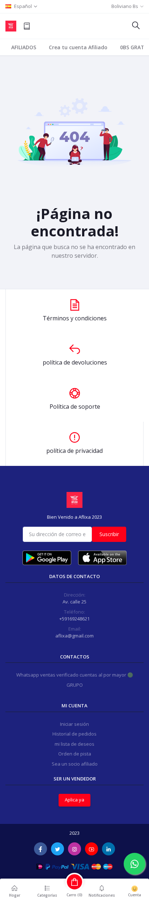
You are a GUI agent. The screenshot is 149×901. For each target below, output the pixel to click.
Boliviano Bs (124, 6)
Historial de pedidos (74, 734)
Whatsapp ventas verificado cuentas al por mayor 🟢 (74, 674)
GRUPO (75, 685)
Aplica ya (74, 799)
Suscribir (109, 534)
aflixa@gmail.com (74, 635)
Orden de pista (74, 753)
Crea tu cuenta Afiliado (78, 47)
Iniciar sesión (74, 724)
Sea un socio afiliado (75, 764)
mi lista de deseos (74, 744)
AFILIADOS (23, 47)
